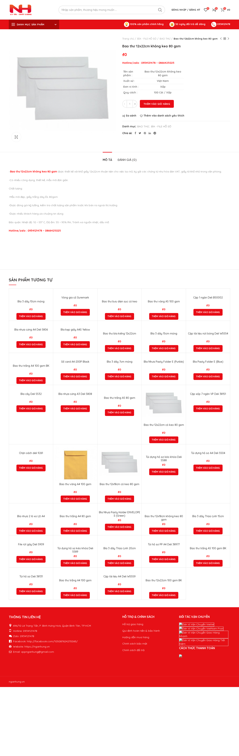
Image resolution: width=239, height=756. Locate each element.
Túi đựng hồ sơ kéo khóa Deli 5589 (75, 550)
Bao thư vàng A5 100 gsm (164, 301)
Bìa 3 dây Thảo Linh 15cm (208, 516)
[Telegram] (154, 133)
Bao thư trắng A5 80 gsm (119, 398)
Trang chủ (128, 38)
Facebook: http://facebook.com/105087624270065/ (45, 641)
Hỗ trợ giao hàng (132, 624)
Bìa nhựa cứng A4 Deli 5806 (31, 329)
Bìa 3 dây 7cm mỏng (119, 361)
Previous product (221, 38)
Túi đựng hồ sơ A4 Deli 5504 (208, 453)
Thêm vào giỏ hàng (157, 103)
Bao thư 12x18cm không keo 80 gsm (164, 518)
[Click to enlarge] (16, 137)
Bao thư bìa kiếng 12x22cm (119, 333)
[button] (30, 316)
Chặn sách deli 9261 (31, 453)
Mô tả (107, 160)
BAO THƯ (165, 38)
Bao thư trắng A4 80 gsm (75, 516)
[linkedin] (149, 133)
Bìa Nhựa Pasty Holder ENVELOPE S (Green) (119, 514)
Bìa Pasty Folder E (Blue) (208, 361)
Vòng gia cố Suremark (75, 297)
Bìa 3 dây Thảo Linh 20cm (119, 548)
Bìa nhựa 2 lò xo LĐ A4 (31, 516)
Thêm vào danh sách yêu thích (164, 115)
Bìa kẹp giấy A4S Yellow (75, 329)
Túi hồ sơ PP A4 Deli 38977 (164, 544)
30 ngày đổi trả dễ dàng (190, 24)
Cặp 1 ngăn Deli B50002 (208, 297)
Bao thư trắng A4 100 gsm (75, 580)
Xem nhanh (182, 400)
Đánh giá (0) (127, 160)
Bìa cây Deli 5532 (31, 394)
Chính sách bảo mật (134, 643)
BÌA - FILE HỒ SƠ (146, 38)
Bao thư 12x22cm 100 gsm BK (164, 580)
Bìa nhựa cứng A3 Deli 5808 (75, 394)
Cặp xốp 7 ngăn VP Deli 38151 (208, 394)
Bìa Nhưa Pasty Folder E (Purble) (164, 361)
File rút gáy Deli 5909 (31, 544)
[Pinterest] (144, 133)
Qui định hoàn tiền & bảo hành (141, 630)
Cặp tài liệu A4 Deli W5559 (119, 576)
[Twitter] (139, 133)
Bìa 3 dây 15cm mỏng (163, 333)
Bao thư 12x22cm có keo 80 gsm (164, 425)
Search (160, 10)
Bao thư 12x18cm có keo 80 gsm (119, 484)
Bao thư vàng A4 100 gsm (75, 484)
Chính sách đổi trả (133, 650)
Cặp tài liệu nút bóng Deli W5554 (208, 333)
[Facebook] (135, 133)
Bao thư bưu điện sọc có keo (119, 301)
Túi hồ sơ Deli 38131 (31, 576)
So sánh (131, 115)
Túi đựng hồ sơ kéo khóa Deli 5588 (164, 458)
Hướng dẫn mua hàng (135, 637)
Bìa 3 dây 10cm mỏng (31, 301)
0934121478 (223, 24)
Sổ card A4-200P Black (75, 361)
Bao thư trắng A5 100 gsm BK (208, 548)
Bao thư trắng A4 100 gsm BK (31, 365)
